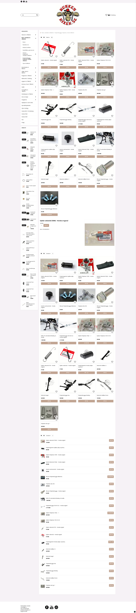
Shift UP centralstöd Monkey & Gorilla (104, 150)
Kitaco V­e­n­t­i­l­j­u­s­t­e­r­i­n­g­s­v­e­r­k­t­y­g (33, 275)
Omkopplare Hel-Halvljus (33, 155)
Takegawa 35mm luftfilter (32, 148)
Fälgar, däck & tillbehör (25, 72)
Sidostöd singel (44, 179)
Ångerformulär (24, 611)
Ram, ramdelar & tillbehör (26, 38)
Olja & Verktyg (25, 108)
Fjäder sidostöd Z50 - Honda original (67, 60)
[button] (106, 15)
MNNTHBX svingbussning (33, 226)
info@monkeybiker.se (25, 610)
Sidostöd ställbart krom (84, 179)
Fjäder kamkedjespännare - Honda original (30, 304)
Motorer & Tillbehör (26, 34)
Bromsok (28, 198)
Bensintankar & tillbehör (25, 68)
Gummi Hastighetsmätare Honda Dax (30, 205)
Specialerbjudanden (26, 105)
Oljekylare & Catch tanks (27, 102)
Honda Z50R (24, 116)
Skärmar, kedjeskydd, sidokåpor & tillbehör (27, 54)
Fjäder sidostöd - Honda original (49, 60)
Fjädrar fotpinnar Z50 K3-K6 (104, 60)
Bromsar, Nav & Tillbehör (27, 84)
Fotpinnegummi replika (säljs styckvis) (48, 150)
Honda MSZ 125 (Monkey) (28, 111)
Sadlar (23, 87)
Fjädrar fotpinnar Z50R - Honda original (67, 90)
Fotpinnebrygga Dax (46, 119)
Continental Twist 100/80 (30, 289)
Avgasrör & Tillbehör (26, 81)
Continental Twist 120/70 (30, 282)
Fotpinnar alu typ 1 (101, 90)
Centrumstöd (33, 219)
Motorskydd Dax (32, 296)
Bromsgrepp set (29, 174)
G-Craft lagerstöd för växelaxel (30, 262)
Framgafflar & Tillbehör (25, 90)
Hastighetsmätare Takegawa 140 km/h (30, 255)
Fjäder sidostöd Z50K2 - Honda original (86, 60)
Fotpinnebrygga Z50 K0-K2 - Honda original (85, 120)
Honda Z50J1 (25, 114)
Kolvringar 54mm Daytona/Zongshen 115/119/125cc (30, 234)
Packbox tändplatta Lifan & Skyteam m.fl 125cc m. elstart (33, 165)
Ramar (24, 42)
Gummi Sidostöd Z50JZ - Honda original (86, 150)
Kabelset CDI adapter (33, 132)
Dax (22, 119)
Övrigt (23, 122)
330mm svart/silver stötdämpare (30, 241)
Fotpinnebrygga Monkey (65, 119)
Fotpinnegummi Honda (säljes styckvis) (104, 120)
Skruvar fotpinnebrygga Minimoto (49, 208)
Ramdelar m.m (26, 44)
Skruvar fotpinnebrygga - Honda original (104, 179)
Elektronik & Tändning (27, 78)
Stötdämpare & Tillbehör (27, 94)
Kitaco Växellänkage (30, 268)
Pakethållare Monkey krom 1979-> (33, 140)
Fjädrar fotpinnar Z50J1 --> (47, 90)
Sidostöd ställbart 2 (64, 179)
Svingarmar (24, 99)
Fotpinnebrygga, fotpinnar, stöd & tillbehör (27, 59)
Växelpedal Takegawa (32, 212)
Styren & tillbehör (26, 63)
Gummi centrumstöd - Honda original (67, 150)
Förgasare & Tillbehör (27, 75)
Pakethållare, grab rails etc (28, 50)
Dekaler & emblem (27, 47)
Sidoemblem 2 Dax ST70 (30, 192)
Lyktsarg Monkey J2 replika (30, 248)
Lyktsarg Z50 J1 (29, 179)
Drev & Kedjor (25, 97)
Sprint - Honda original (31, 185)
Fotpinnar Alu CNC (82, 90)
